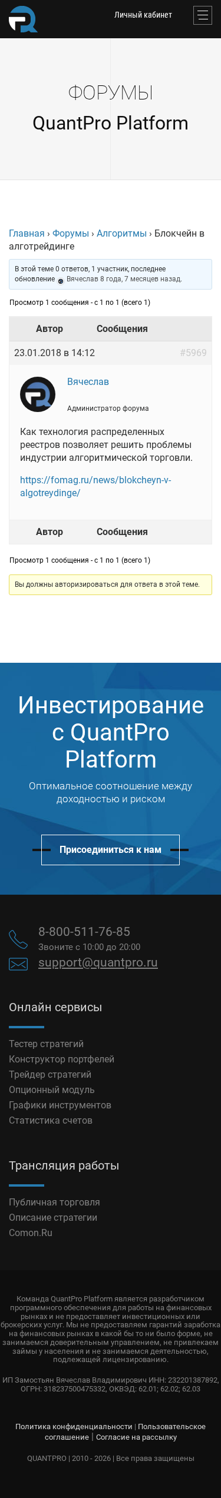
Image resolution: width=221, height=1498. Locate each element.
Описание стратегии (53, 1217)
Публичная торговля (54, 1202)
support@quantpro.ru (98, 962)
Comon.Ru (30, 1232)
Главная (27, 233)
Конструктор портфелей (61, 1059)
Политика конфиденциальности (74, 1426)
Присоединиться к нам (110, 849)
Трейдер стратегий (50, 1074)
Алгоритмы (122, 233)
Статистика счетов (51, 1120)
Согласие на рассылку (136, 1437)
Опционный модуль (52, 1089)
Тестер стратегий (46, 1043)
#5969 (193, 352)
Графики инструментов (60, 1105)
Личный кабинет (143, 14)
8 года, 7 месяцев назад (140, 279)
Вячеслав (82, 279)
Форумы (70, 233)
